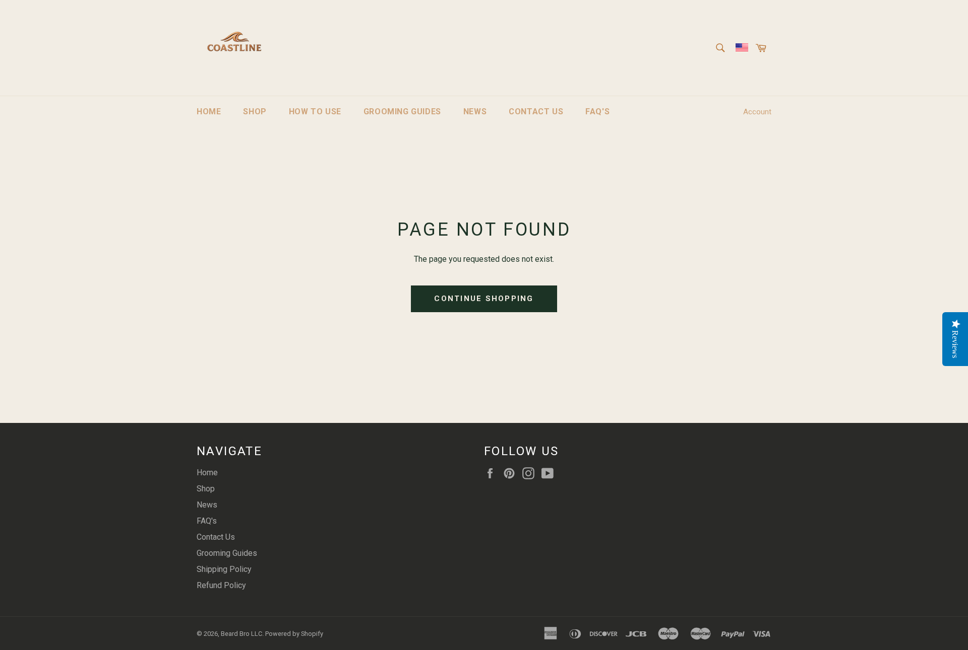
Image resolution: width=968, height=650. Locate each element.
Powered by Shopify (294, 633)
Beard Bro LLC (241, 633)
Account (757, 111)
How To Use (315, 111)
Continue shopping (483, 298)
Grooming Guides (402, 111)
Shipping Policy (224, 569)
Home (209, 111)
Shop (254, 111)
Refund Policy (221, 585)
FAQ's (597, 111)
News (475, 111)
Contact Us (536, 111)
